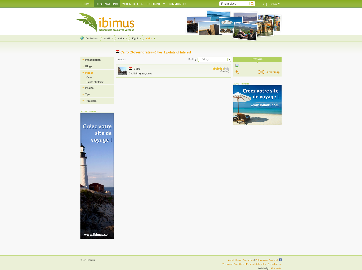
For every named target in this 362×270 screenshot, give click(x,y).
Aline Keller (276, 268)
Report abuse (275, 264)
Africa (121, 38)
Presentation (93, 60)
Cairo (149, 38)
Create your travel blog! (105, 22)
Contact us (248, 260)
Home (87, 4)
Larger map (272, 72)
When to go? (132, 4)
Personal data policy (256, 264)
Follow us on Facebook (267, 260)
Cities (90, 77)
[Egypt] (238, 72)
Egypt (135, 38)
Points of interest (95, 81)
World (107, 38)
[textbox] (233, 3)
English (273, 3)
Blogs (88, 66)
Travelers (91, 101)
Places (89, 73)
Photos (89, 88)
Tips (87, 94)
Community (177, 4)
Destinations (107, 4)
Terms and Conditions (233, 264)
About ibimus (234, 260)
